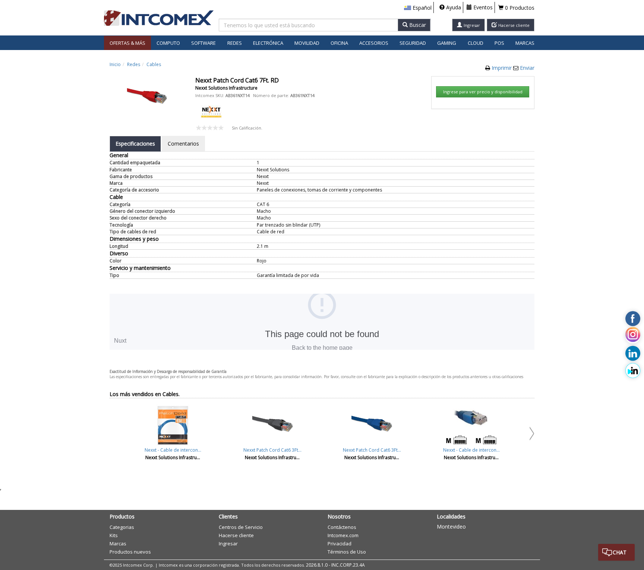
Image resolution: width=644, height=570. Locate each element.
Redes (133, 64)
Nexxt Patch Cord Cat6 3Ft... (272, 450)
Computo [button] (168, 43)
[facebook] (632, 318)
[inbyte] (632, 370)
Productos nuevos (130, 551)
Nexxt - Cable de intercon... (173, 450)
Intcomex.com (343, 535)
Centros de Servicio (241, 527)
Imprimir (502, 67)
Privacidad (339, 543)
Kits (114, 535)
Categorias (122, 527)
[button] (418, 8)
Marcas (524, 43)
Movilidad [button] (306, 43)
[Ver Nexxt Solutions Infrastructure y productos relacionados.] (211, 111)
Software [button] (203, 43)
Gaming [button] (446, 43)
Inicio (115, 64)
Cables (153, 64)
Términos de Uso (347, 551)
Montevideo (451, 526)
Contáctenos (342, 527)
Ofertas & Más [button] (127, 43)
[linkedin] (632, 353)
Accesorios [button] (373, 43)
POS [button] (499, 43)
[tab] (135, 144)
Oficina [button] (339, 43)
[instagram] (632, 335)
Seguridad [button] (413, 43)
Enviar (527, 67)
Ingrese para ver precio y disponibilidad (483, 91)
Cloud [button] (475, 43)
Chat (619, 552)
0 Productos (518, 7)
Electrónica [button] (268, 43)
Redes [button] (234, 43)
